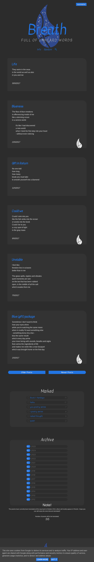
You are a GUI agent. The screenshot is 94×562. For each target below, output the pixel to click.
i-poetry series (36, 411)
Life (14, 64)
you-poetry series (38, 407)
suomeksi (81, 4)
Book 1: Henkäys (37, 397)
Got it (54, 559)
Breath (47, 29)
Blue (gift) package (23, 316)
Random (48, 49)
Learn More (42, 559)
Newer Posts (67, 372)
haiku (32, 402)
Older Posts (26, 372)
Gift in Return (20, 163)
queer (32, 420)
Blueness (17, 106)
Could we (17, 211)
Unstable (17, 259)
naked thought (36, 416)
